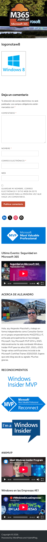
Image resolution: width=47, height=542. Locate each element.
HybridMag (32, 537)
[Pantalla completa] (42, 283)
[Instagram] (16, 218)
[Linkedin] (4, 218)
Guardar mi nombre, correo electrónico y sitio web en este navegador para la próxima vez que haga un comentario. (21, 192)
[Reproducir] (5, 283)
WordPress (18, 537)
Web (3, 173)
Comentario (8, 113)
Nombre (6, 148)
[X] (10, 218)
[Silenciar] (38, 283)
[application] (23, 273)
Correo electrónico (13, 161)
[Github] (21, 218)
